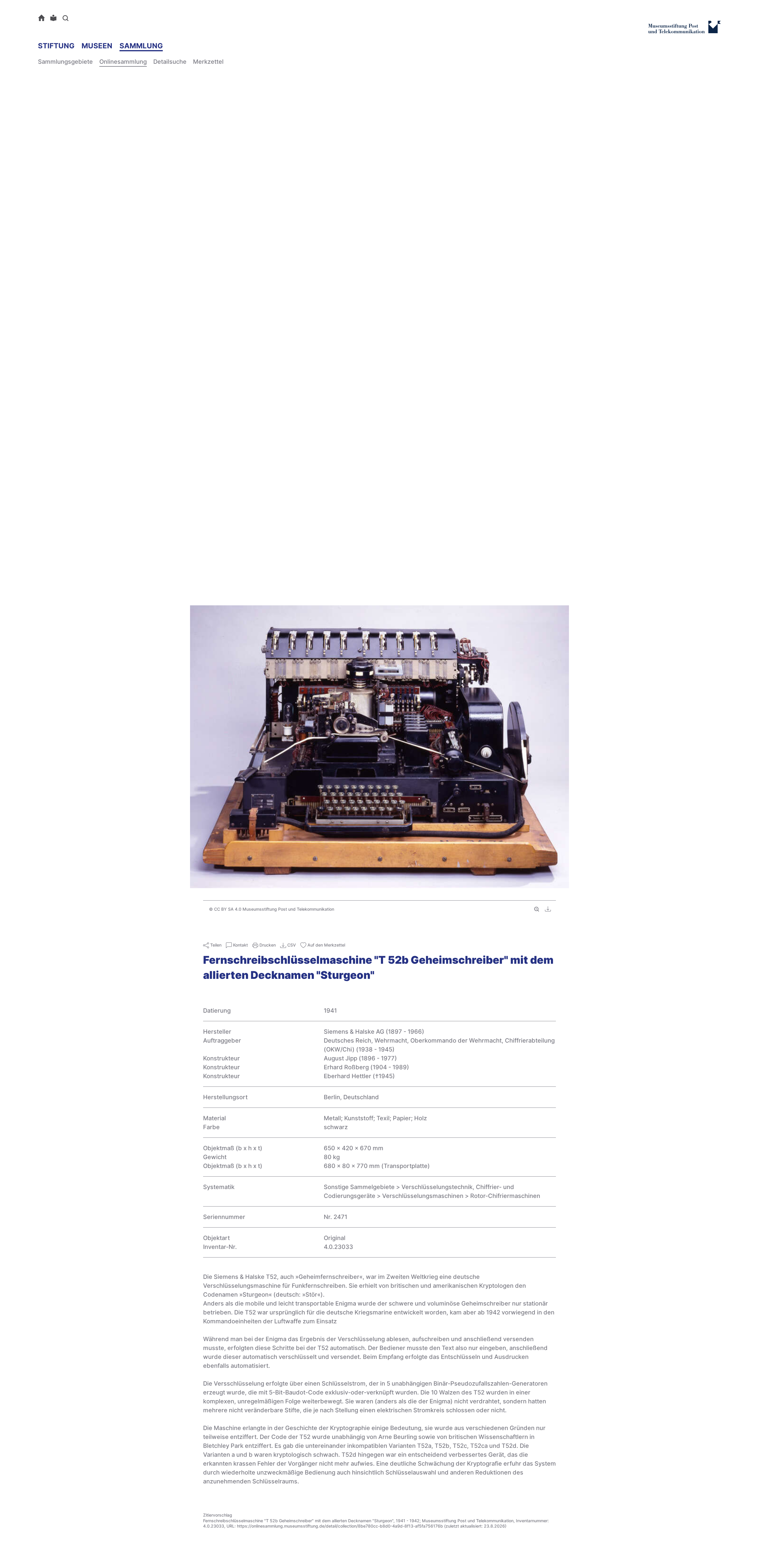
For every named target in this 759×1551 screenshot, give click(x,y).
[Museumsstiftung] (684, 30)
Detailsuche (169, 61)
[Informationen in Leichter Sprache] (55, 17)
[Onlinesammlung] (43, 17)
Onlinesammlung (123, 61)
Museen (97, 46)
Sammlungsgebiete (65, 61)
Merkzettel (208, 61)
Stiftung (56, 46)
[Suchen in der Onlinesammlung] (67, 17)
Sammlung (141, 46)
